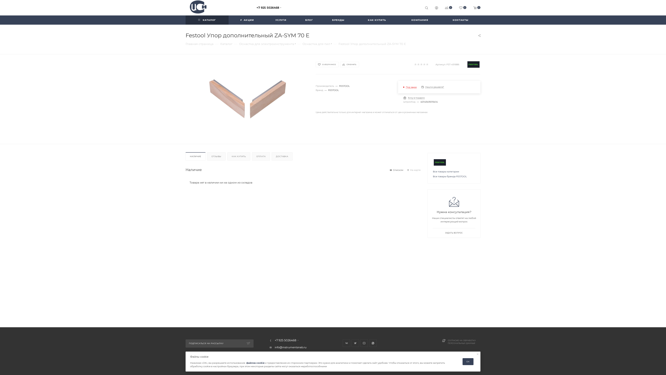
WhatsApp (373, 343)
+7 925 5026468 (268, 7)
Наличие (195, 156)
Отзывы (216, 156)
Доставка (282, 156)
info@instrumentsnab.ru (290, 347)
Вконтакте (346, 343)
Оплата (261, 156)
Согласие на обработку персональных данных (462, 341)
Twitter (355, 343)
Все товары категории (446, 171)
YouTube (364, 343)
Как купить (239, 156)
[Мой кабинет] (436, 8)
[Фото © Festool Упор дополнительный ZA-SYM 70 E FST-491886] (247, 99)
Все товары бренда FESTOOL (450, 176)
